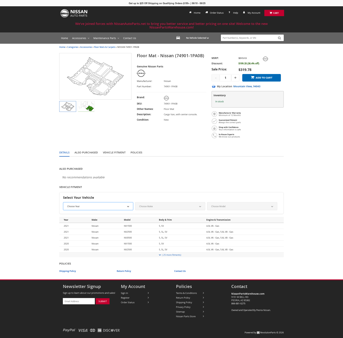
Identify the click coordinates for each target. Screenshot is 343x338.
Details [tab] (64, 152)
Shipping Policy (67, 271)
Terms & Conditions (186, 293)
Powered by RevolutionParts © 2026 (264, 332)
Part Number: (144, 86)
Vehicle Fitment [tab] (114, 152)
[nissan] (180, 98)
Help (235, 12)
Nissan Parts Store (186, 316)
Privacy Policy (183, 307)
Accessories (86, 47)
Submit (102, 301)
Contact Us (180, 271)
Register (125, 297)
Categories (72, 47)
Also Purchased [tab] (86, 152)
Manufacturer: (144, 81)
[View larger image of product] (67, 106)
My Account (254, 12)
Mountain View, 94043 (246, 86)
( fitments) (171, 254)
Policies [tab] (136, 152)
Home (197, 12)
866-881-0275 (238, 303)
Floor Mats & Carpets (104, 47)
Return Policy (124, 271)
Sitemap (180, 311)
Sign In (124, 293)
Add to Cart (264, 77)
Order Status (217, 12)
